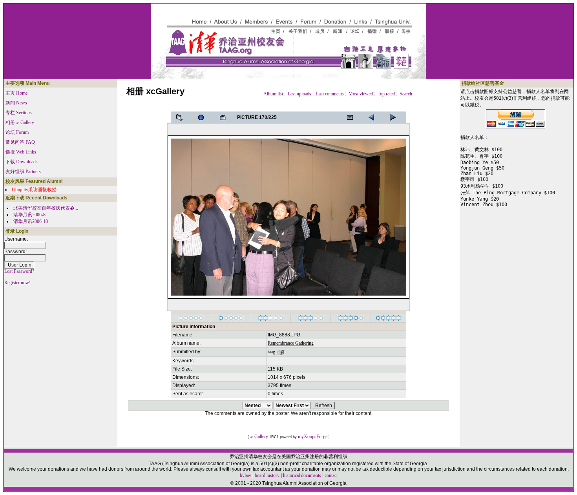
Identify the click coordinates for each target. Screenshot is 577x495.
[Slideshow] (224, 117)
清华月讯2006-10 (30, 221)
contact (331, 475)
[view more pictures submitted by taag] (281, 351)
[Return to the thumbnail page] (181, 117)
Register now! (17, 282)
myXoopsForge (312, 436)
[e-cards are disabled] (352, 117)
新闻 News (16, 103)
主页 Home (16, 93)
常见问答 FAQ (20, 142)
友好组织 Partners (23, 171)
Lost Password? (19, 271)
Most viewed (361, 94)
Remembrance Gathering (291, 343)
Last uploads (299, 94)
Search (406, 94)
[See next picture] (373, 117)
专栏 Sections (18, 112)
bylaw (245, 475)
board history (267, 475)
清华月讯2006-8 (29, 214)
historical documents (302, 475)
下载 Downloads (21, 161)
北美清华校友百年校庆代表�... (45, 208)
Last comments (330, 94)
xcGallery (259, 436)
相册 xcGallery (19, 122)
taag (271, 351)
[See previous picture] (395, 117)
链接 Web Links (20, 152)
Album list (273, 94)
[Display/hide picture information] (203, 117)
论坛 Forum (17, 132)
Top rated (386, 94)
